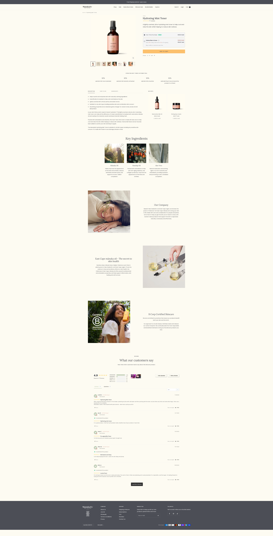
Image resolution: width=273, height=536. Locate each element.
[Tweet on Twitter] (152, 55)
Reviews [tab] (97, 386)
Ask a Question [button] (161, 375)
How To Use (103, 91)
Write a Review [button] (174, 375)
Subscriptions (123, 512)
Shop (115, 7)
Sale (120, 7)
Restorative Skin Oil (157, 114)
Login (182, 7)
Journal (103, 512)
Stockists (121, 517)
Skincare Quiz (139, 7)
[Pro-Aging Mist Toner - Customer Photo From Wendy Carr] (133, 376)
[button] (176, 407)
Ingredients (114, 91)
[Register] (158, 515)
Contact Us (122, 519)
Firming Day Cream (176, 114)
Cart (188, 7)
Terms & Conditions (106, 517)
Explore (157, 7)
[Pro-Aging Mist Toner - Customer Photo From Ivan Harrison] (138, 376)
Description (91, 91)
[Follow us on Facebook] (169, 514)
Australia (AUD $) (87, 525)
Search (177, 7)
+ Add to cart (157, 118)
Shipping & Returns (124, 509)
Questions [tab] (106, 386)
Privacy (103, 519)
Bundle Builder (149, 7)
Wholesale (103, 514)
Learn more (143, 2)
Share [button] (97, 407)
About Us (103, 509)
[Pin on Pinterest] (149, 55)
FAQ (120, 514)
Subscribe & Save (128, 7)
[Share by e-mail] (154, 55)
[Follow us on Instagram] (173, 514)
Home (83, 12)
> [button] (137, 484)
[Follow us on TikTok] (177, 514)
